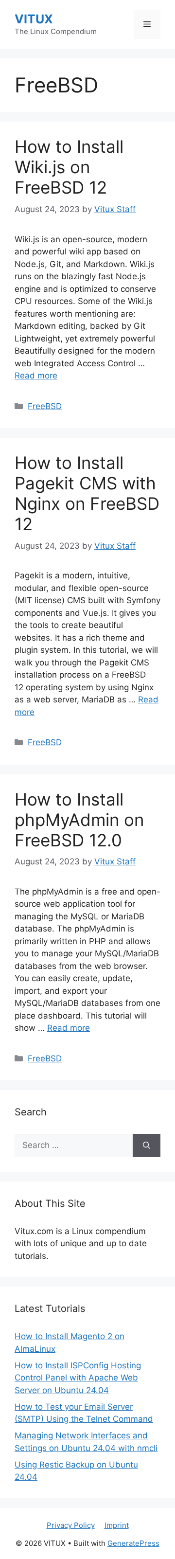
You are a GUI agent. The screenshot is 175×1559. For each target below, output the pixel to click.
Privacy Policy (71, 1525)
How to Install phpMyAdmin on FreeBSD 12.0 (79, 819)
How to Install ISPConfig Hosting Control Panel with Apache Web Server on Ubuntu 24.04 (78, 1378)
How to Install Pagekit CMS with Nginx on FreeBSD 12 (87, 493)
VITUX (34, 19)
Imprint (117, 1525)
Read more (36, 375)
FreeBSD (45, 406)
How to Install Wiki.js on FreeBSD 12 (69, 166)
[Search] (146, 1145)
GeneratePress (133, 1543)
